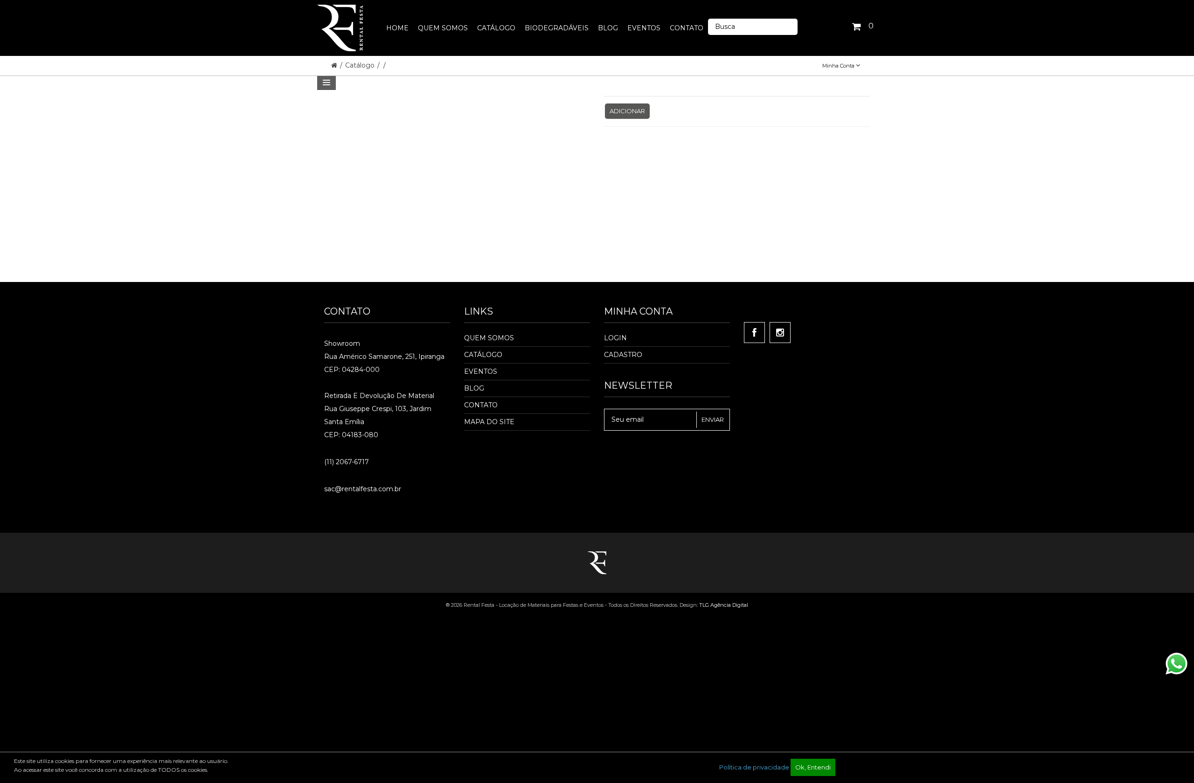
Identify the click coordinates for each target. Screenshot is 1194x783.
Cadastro (623, 354)
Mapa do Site (489, 422)
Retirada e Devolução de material (379, 396)
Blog (474, 388)
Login (615, 338)
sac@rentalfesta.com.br (362, 489)
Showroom (342, 343)
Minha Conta (839, 65)
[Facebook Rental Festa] (754, 332)
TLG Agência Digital (723, 605)
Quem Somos (489, 338)
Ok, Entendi (813, 767)
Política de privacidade (754, 767)
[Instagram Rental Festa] (780, 332)
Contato (481, 405)
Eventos (480, 371)
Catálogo (360, 65)
